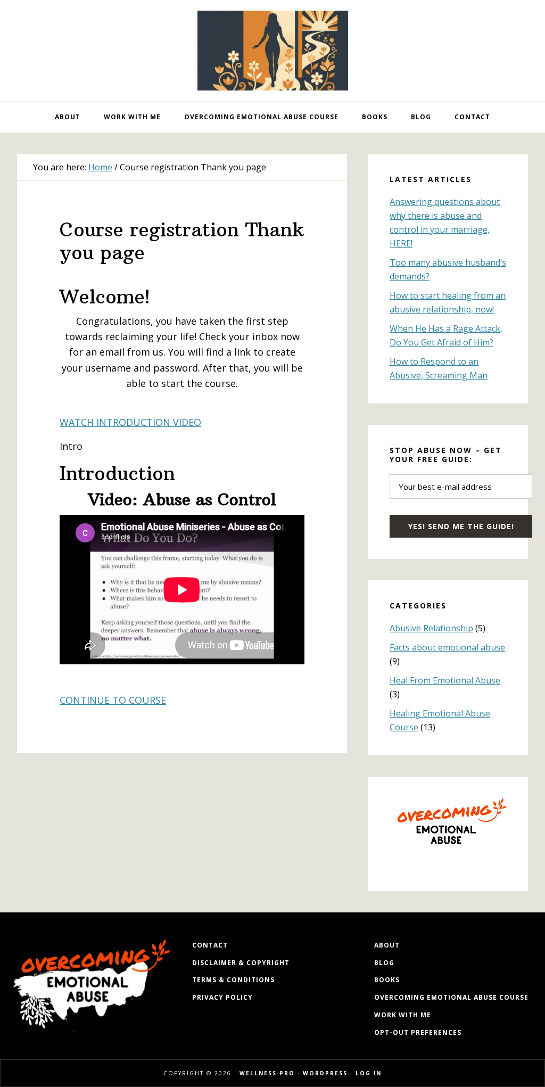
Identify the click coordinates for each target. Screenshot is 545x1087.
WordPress (325, 1073)
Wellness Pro (267, 1073)
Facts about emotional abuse (447, 647)
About (387, 945)
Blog (384, 962)
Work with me (402, 1014)
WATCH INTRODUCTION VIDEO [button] (130, 422)
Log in (369, 1073)
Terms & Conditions (233, 979)
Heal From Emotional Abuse (445, 680)
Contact (210, 945)
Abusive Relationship (431, 628)
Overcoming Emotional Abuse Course (451, 997)
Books (387, 979)
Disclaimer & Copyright (241, 962)
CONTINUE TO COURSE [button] (113, 700)
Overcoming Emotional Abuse (272, 50)
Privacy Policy (222, 997)
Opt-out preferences (417, 1032)
